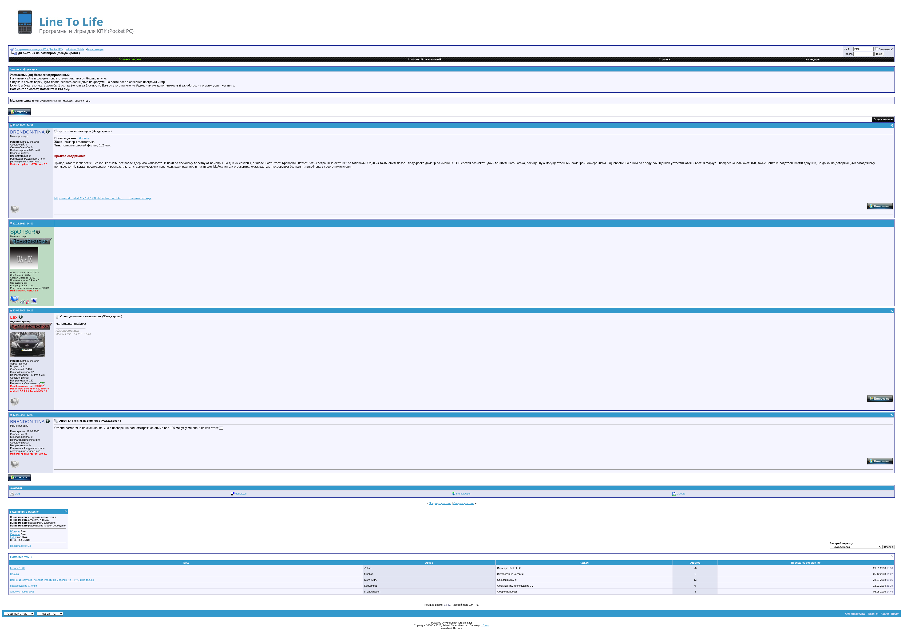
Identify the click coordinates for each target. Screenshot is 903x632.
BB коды (15, 531)
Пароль (848, 53)
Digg (17, 493)
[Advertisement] (95, 266)
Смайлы (15, 534)
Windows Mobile (75, 49)
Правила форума (20, 545)
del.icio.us (241, 493)
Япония (84, 138)
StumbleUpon (463, 493)
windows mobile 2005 (22, 591)
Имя (846, 48)
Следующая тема (463, 503)
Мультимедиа (95, 49)
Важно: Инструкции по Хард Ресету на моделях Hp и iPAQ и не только (52, 579)
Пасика (14, 574)
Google (681, 493)
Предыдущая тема (440, 503)
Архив (885, 613)
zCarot (485, 625)
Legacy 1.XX (17, 568)
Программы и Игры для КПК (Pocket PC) (39, 49)
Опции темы (882, 119)
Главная (873, 613)
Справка (664, 59)
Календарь (813, 59)
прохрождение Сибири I (24, 585)
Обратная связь (855, 613)
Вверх (895, 613)
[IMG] (13, 537)
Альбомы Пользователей (424, 59)
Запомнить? (886, 49)
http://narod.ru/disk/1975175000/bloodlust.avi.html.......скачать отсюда (102, 198)
